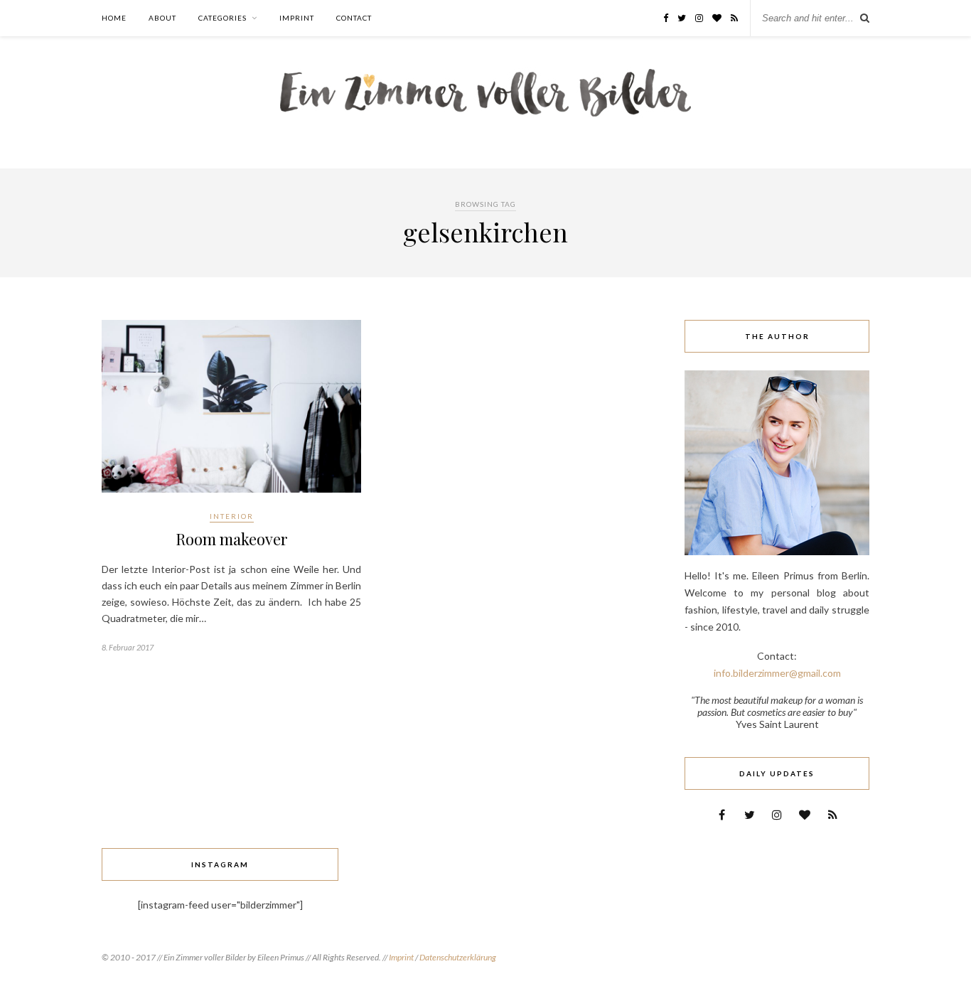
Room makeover (232, 539)
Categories (222, 18)
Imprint (296, 18)
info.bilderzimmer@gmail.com (777, 673)
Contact (354, 18)
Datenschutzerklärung (457, 957)
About (162, 18)
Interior (232, 516)
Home (114, 18)
